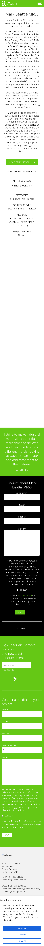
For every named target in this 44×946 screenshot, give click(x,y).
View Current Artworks (20, 162)
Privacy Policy (25, 595)
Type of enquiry (9, 745)
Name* (5, 710)
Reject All (22, 941)
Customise (22, 935)
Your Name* (22, 493)
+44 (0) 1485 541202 (14, 877)
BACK (23, 629)
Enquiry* (22, 529)
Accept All (22, 928)
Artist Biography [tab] (22, 185)
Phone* (22, 517)
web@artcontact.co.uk (16, 879)
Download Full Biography (20, 171)
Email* (22, 505)
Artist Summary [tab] (22, 181)
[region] (22, 921)
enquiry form (19, 891)
